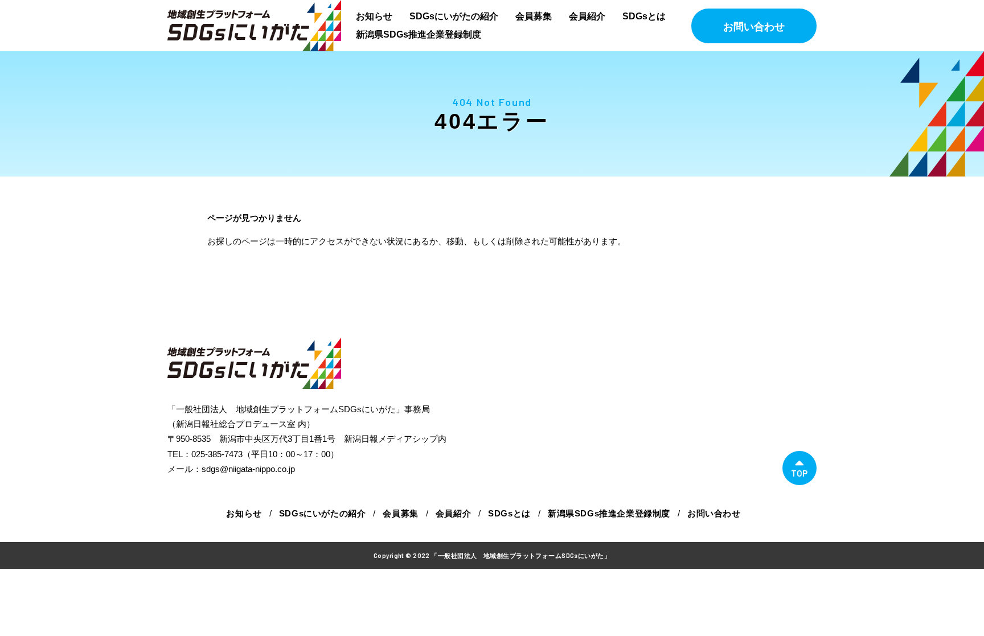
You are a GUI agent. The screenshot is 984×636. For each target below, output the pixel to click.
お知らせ (374, 16)
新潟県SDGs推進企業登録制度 (418, 34)
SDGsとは (644, 16)
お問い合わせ (754, 26)
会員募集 (533, 16)
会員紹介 (587, 16)
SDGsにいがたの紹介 (453, 16)
